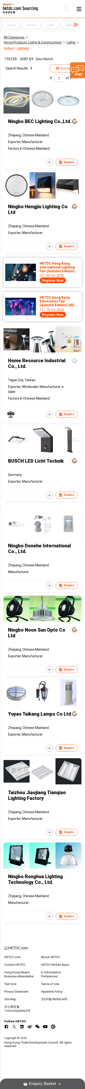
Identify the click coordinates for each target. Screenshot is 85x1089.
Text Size (10, 984)
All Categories (14, 37)
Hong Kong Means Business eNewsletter (19, 974)
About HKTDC (50, 957)
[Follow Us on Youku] (53, 1027)
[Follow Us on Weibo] (30, 1027)
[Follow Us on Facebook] (6, 1027)
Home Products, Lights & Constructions (33, 42)
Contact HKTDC (14, 964)
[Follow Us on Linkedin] (22, 1027)
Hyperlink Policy (52, 991)
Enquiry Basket (42, 1083)
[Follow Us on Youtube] (45, 1027)
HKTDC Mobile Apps (55, 964)
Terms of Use (50, 984)
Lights (71, 42)
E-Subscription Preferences (51, 974)
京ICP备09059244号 (54, 999)
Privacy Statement (16, 991)
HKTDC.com (12, 957)
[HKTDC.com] (42, 950)
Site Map (10, 999)
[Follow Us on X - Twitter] (14, 1027)
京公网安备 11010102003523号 (17, 1009)
